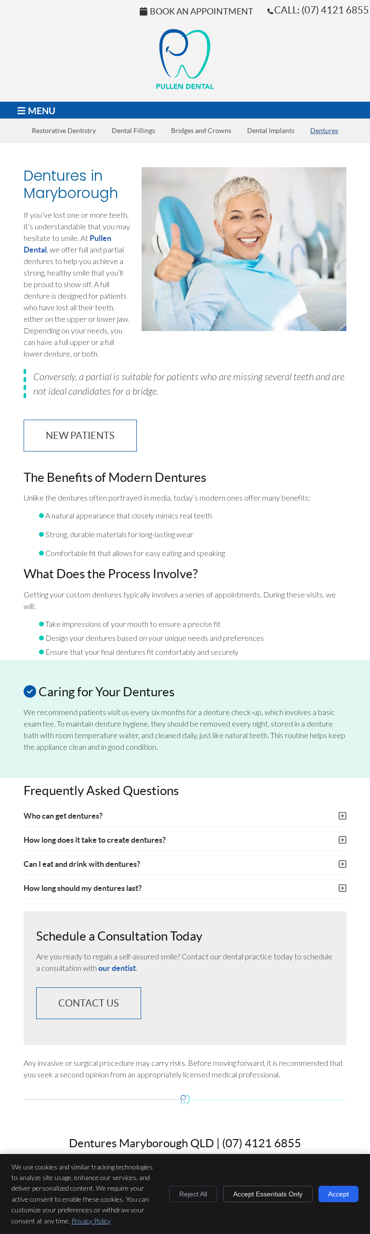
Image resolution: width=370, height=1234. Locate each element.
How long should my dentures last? (83, 888)
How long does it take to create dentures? (95, 840)
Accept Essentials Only (268, 1194)
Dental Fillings (133, 130)
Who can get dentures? (63, 815)
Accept (338, 1194)
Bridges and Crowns (201, 130)
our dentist (117, 968)
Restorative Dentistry (64, 130)
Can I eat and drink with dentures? (82, 864)
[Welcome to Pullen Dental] (185, 86)
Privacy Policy (91, 1221)
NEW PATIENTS (80, 435)
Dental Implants (270, 130)
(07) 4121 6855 (335, 10)
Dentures (324, 130)
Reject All (193, 1194)
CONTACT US (88, 1003)
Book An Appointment (201, 11)
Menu (41, 111)
